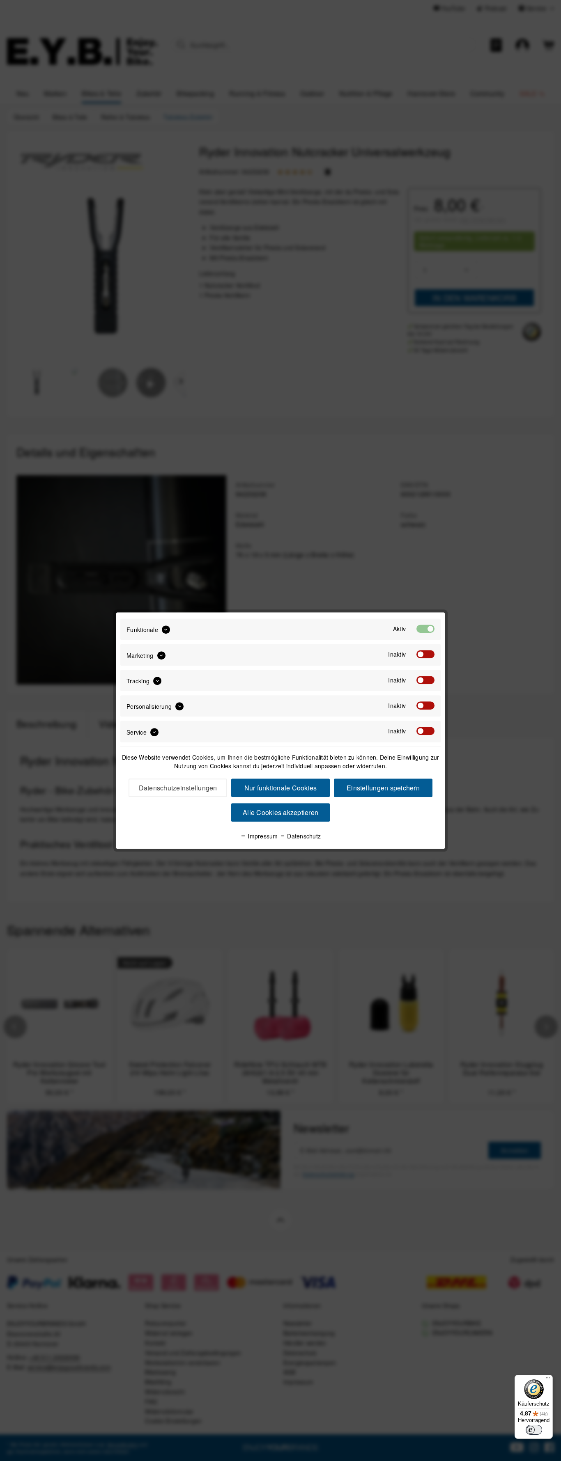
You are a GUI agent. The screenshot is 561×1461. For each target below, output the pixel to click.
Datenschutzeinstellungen (178, 787)
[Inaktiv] (425, 654)
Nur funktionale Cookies (280, 787)
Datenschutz (303, 836)
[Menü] (548, 1380)
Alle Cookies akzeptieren (280, 812)
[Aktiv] (425, 629)
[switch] (534, 1430)
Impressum (262, 836)
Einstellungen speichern (383, 787)
